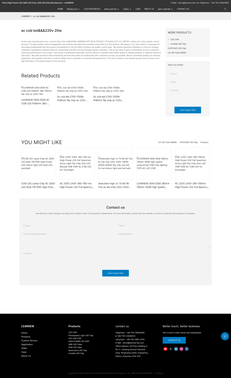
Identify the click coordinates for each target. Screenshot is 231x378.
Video (24, 348)
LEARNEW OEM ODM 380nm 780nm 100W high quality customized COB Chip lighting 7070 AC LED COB (154, 185)
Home (24, 332)
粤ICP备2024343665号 (142, 373)
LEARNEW (25, 16)
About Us (26, 356)
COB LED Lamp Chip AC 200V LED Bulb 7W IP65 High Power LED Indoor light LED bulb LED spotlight (38, 185)
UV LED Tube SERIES (167, 142)
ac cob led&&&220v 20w (44, 16)
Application (27, 344)
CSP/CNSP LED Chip (189, 142)
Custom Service (29, 340)
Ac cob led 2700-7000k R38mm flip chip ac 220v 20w (71, 98)
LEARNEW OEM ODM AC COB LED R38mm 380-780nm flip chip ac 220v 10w (35, 101)
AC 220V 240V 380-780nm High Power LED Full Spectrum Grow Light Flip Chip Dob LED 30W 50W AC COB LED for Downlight (192, 185)
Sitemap (159, 373)
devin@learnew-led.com (189, 3)
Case (23, 352)
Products (204, 142)
